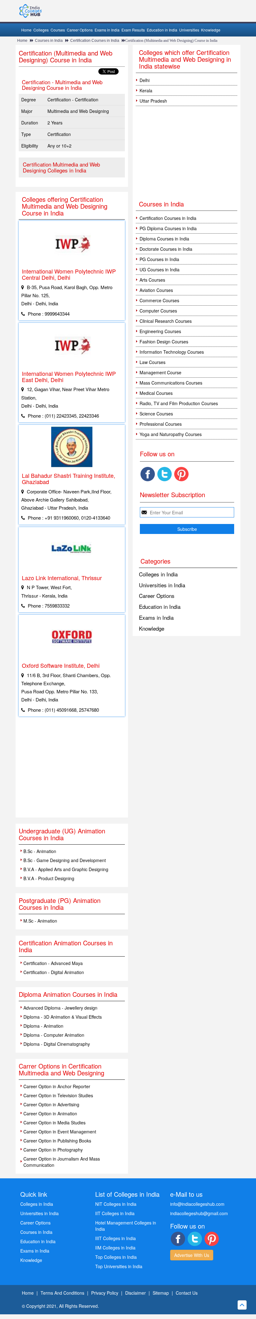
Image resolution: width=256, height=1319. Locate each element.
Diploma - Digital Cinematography (56, 1044)
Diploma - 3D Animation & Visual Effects (62, 1017)
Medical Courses (156, 393)
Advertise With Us (191, 1255)
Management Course (160, 372)
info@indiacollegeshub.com (197, 1204)
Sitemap (161, 1293)
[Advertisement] (72, 770)
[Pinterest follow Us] (181, 474)
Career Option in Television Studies (58, 1095)
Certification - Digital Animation (53, 972)
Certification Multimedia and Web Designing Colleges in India (61, 167)
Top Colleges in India (116, 1257)
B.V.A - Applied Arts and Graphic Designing (65, 869)
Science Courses (156, 413)
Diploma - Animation (43, 1026)
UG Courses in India (160, 269)
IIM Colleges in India (115, 1247)
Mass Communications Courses (171, 383)
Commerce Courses (159, 300)
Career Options (80, 29)
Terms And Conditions (62, 1293)
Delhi (145, 80)
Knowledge (210, 29)
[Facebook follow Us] (147, 474)
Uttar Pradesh (153, 101)
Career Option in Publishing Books (57, 1140)
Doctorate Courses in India (166, 249)
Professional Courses (161, 424)
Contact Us (187, 1293)
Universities (189, 29)
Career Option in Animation (50, 1113)
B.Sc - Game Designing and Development (64, 860)
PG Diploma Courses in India (168, 228)
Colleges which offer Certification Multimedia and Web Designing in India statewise (185, 59)
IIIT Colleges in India (115, 1238)
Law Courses (152, 362)
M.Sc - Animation (40, 921)
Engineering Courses (160, 331)
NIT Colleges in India (115, 1204)
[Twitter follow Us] (164, 474)
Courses (58, 29)
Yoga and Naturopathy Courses (171, 434)
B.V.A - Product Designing (48, 878)
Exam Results (133, 29)
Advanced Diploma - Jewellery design (60, 1008)
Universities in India (162, 585)
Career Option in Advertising (51, 1104)
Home (26, 29)
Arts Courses (152, 280)
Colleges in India (158, 574)
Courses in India (49, 40)
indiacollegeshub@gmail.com (199, 1213)
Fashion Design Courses (164, 341)
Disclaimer (135, 1293)
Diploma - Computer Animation (53, 1035)
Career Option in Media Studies (54, 1122)
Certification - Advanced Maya (53, 963)
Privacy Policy (104, 1293)
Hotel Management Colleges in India (125, 1226)
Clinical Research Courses (166, 321)
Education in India (162, 29)
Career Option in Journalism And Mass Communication (61, 1162)
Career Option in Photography (53, 1150)
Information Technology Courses (172, 352)
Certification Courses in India (94, 40)
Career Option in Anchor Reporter (56, 1086)
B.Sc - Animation (39, 851)
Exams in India (107, 29)
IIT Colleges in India (115, 1213)
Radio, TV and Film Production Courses (179, 403)
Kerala (146, 90)
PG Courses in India (159, 259)
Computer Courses (158, 311)
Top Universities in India (118, 1266)
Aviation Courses (156, 290)
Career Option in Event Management (59, 1131)
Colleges (41, 29)
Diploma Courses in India (164, 238)
